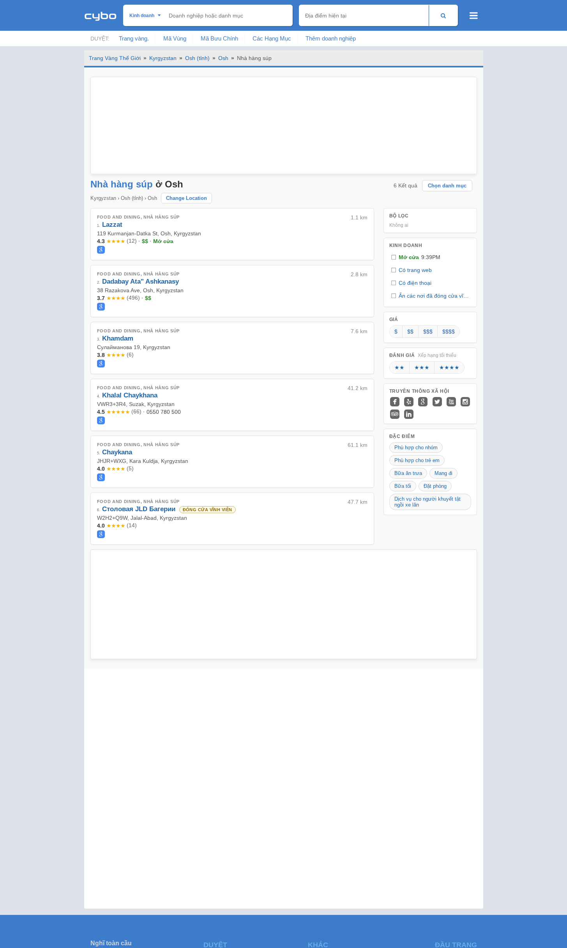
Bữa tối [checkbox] (402, 486)
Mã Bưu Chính (219, 38)
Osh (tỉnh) (197, 58)
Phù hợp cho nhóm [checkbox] (416, 447)
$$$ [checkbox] (428, 331)
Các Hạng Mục (272, 38)
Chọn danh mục (447, 186)
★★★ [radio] (421, 367)
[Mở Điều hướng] (473, 15)
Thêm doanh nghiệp (331, 38)
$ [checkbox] (395, 331)
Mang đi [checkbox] (443, 473)
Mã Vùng (174, 38)
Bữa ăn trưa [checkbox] (408, 473)
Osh (223, 58)
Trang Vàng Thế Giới (115, 58)
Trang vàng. (134, 38)
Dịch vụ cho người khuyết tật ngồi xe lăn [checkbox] (427, 502)
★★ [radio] (399, 367)
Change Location (186, 198)
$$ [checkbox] (410, 331)
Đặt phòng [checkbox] (435, 486)
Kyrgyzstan (163, 58)
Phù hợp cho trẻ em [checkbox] (417, 460)
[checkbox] (430, 257)
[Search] (443, 15)
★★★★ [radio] (449, 367)
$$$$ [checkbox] (448, 331)
